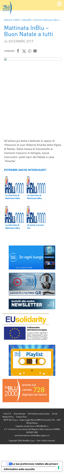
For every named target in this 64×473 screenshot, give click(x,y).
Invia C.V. (7, 413)
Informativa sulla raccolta (19, 469)
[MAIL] (35, 51)
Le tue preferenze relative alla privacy (35, 463)
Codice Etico (21, 416)
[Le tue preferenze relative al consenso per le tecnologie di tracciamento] (59, 468)
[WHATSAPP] (29, 51)
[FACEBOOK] (18, 51)
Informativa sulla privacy (39, 413)
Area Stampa (19, 413)
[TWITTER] (24, 51)
